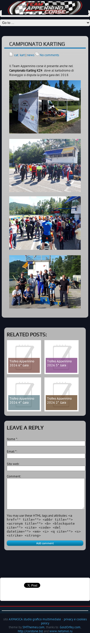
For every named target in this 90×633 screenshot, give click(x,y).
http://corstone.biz (30, 631)
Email (11, 451)
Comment (13, 476)
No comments (49, 55)
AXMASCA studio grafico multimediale (35, 619)
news (30, 55)
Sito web (13, 464)
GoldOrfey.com (70, 627)
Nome (12, 439)
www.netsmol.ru (61, 631)
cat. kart (19, 55)
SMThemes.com (33, 627)
